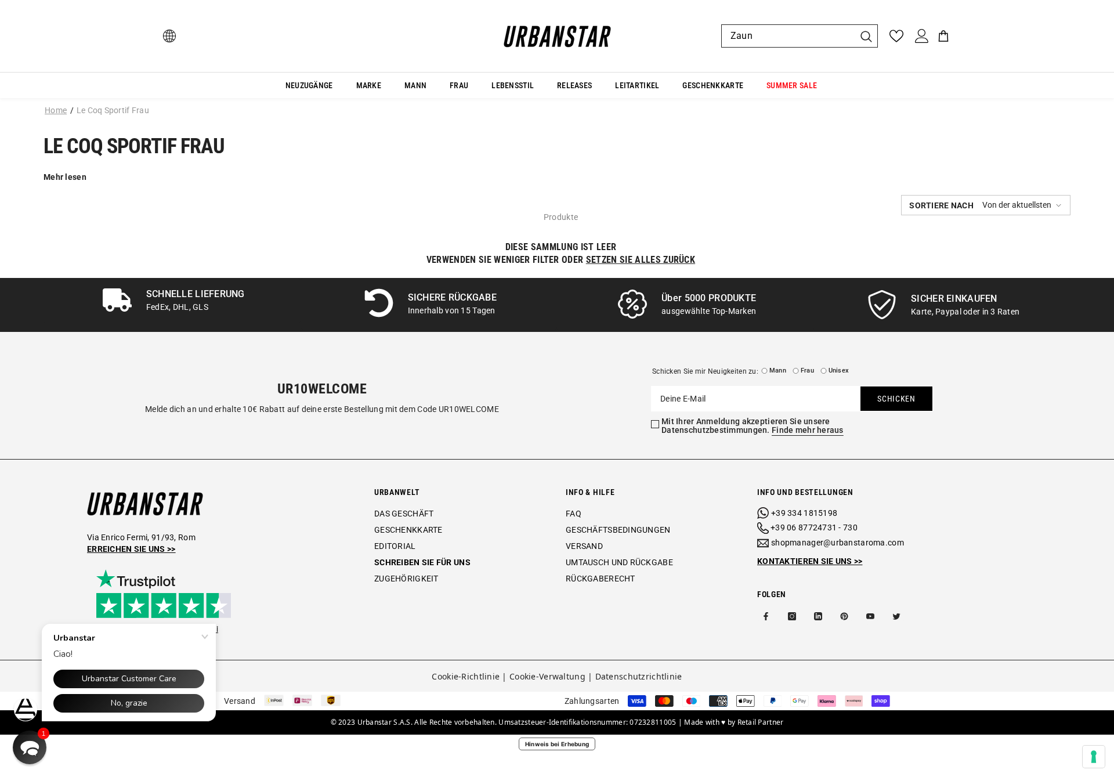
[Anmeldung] (922, 36)
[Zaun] (799, 36)
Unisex (839, 370)
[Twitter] (896, 616)
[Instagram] (792, 616)
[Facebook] (766, 616)
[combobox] (788, 36)
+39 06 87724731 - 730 (814, 527)
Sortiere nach (941, 205)
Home (56, 110)
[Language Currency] (169, 36)
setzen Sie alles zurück (640, 259)
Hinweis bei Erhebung (557, 743)
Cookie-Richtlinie (466, 676)
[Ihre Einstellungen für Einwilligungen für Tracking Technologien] (1094, 757)
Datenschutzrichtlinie (638, 676)
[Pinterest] (844, 616)
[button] (985, 205)
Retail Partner (760, 722)
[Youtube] (870, 616)
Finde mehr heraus (808, 430)
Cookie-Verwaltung (547, 676)
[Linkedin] (818, 616)
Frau (807, 370)
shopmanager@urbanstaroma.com (837, 542)
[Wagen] (943, 36)
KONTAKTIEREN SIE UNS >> (809, 561)
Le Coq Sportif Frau (113, 110)
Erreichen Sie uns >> (131, 549)
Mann (777, 370)
